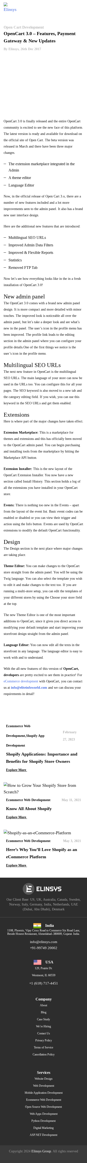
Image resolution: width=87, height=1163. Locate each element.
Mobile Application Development (44, 1092)
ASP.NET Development (43, 1135)
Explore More (16, 770)
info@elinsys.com (43, 942)
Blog (43, 1012)
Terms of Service (43, 1047)
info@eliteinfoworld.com (29, 687)
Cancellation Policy (44, 1054)
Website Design (43, 1078)
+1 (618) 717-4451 (43, 983)
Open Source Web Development (43, 1106)
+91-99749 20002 (43, 948)
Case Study (43, 1019)
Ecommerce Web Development (43, 1099)
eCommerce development (21, 681)
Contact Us (43, 1033)
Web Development (43, 1085)
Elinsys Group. (41, 1151)
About (43, 1005)
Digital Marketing (43, 1128)
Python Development (43, 1121)
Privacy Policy (43, 1040)
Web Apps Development (44, 1114)
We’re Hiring (43, 1026)
